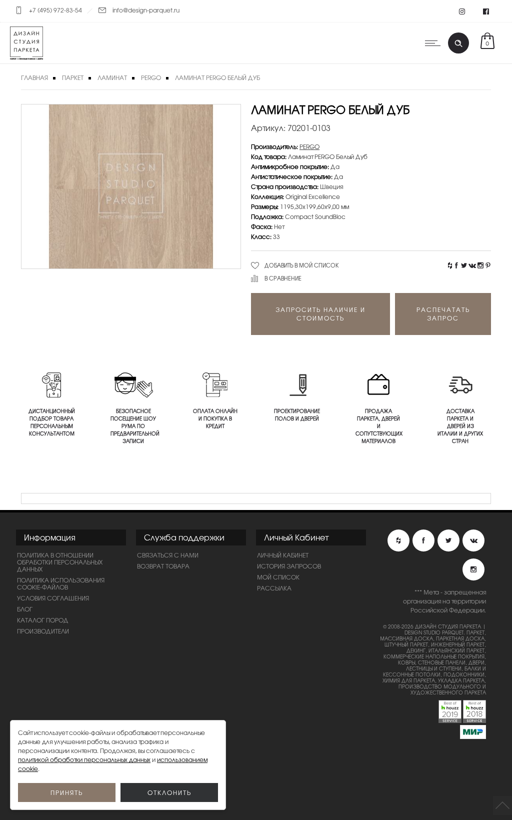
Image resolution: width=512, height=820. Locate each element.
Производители (43, 631)
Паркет (73, 77)
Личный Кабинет (282, 555)
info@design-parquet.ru (146, 10)
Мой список (278, 577)
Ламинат (112, 77)
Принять (66, 792)
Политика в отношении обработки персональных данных (59, 562)
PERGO (151, 77)
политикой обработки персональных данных (84, 759)
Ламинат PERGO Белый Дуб (217, 77)
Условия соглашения (53, 598)
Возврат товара (163, 566)
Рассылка (274, 588)
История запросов (289, 566)
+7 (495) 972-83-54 (55, 10)
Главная (34, 77)
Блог (24, 609)
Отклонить (170, 792)
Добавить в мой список (301, 265)
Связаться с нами (167, 555)
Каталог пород (42, 620)
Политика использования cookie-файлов (60, 584)
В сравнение (283, 278)
